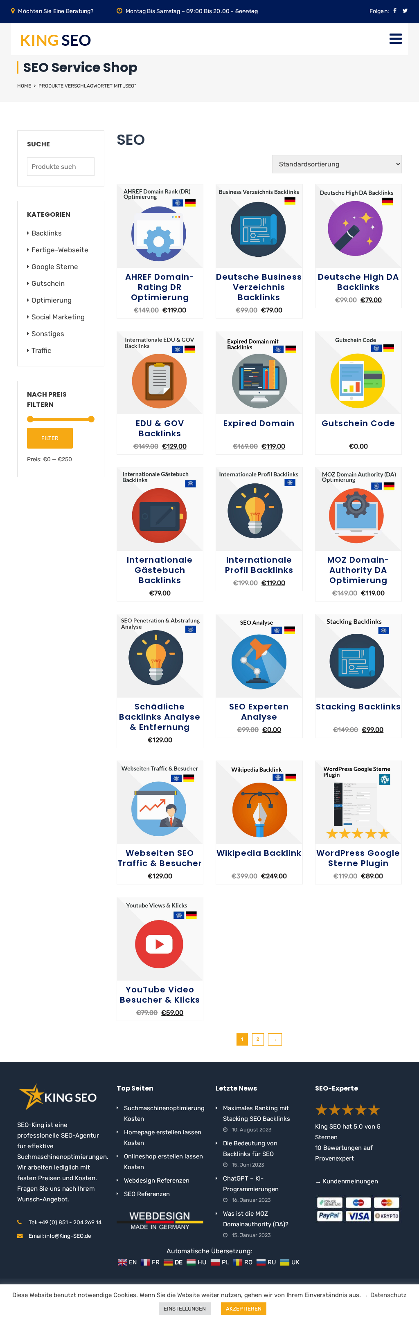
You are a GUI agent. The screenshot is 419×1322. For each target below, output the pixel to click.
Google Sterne (55, 267)
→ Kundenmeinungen (346, 1181)
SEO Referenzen (147, 1194)
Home (24, 86)
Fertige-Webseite (60, 250)
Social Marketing (58, 317)
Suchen (86, 166)
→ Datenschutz (385, 1295)
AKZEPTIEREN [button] (243, 1309)
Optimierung (52, 300)
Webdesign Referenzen (156, 1180)
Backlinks (47, 233)
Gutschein (48, 283)
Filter (50, 438)
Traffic (41, 350)
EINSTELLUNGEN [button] (185, 1309)
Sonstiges (48, 334)
